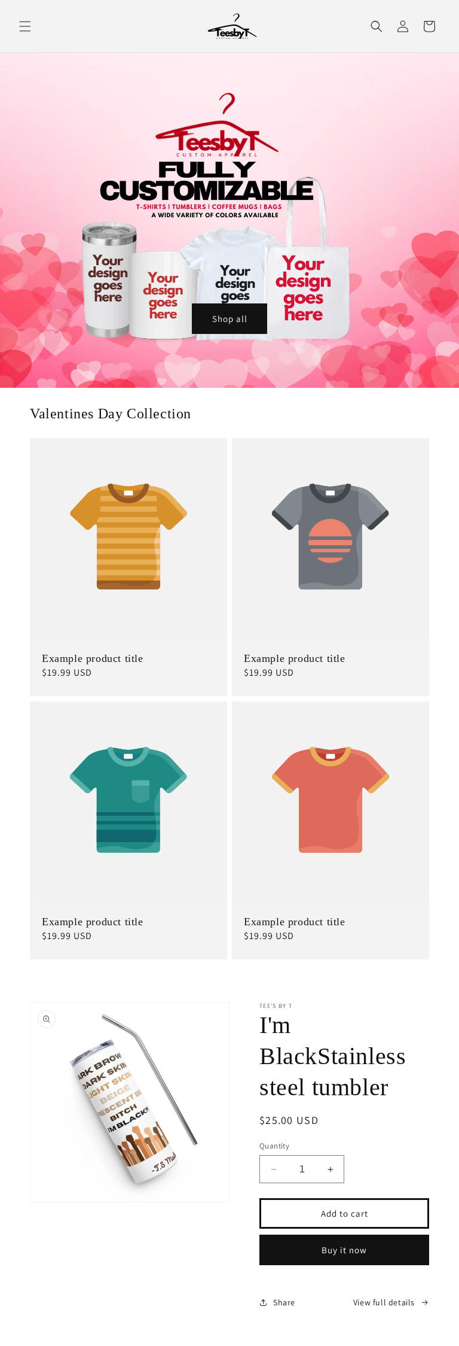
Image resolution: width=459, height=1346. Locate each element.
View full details (384, 1302)
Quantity (274, 1146)
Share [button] (284, 1302)
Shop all (229, 318)
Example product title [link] (92, 658)
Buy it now (344, 1250)
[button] (25, 26)
